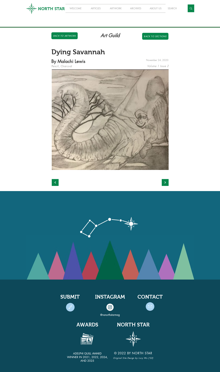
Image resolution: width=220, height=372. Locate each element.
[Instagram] (110, 307)
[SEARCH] (191, 8)
